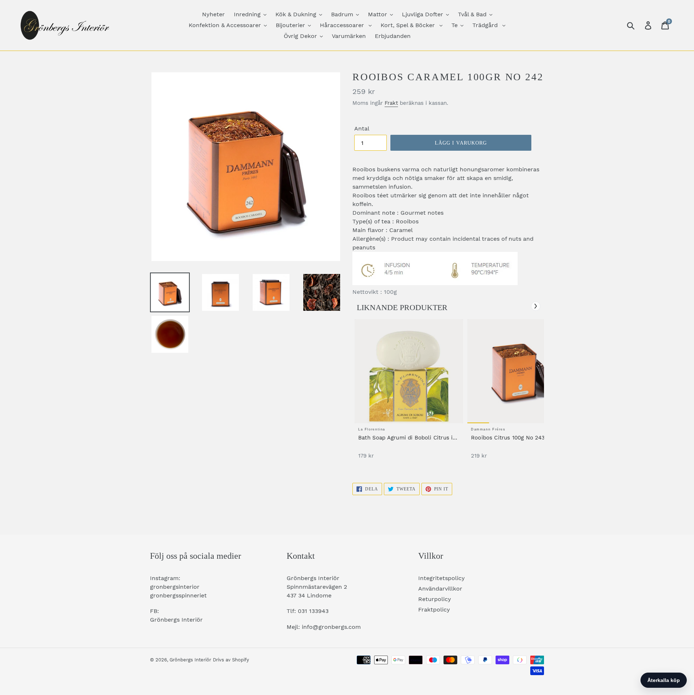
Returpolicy (434, 599)
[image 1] (409, 371)
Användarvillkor (440, 588)
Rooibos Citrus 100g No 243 (508, 437)
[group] (408, 392)
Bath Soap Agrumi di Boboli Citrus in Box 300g (407, 437)
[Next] (535, 306)
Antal (361, 128)
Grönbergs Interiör (190, 659)
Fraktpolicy (434, 609)
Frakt (391, 103)
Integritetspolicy (441, 578)
